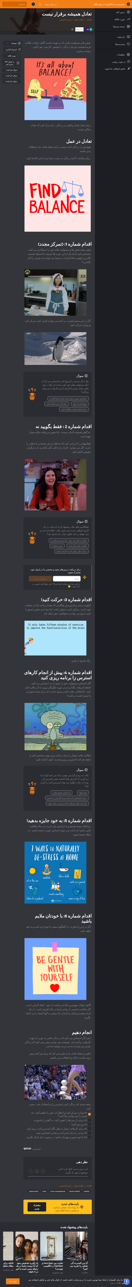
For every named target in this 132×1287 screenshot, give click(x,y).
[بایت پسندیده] (85, 1257)
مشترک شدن (40, 578)
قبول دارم (12, 1281)
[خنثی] (37, 1171)
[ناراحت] (43, 1171)
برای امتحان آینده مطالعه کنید (73, 409)
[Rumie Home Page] (128, 4)
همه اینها (82, 792)
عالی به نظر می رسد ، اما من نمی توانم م (68, 540)
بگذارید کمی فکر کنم (77, 546)
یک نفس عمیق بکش (61, 792)
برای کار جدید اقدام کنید (57, 404)
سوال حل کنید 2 (11, 75)
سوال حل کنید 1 (11, 70)
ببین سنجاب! (57, 546)
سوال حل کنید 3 (11, 81)
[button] (126, 1281)
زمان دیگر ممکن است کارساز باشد (71, 551)
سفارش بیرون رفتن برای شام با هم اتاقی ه (68, 398)
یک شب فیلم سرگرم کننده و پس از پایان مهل (67, 803)
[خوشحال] (31, 1171)
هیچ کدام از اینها (79, 404)
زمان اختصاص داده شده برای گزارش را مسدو (66, 798)
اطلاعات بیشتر (115, 1283)
